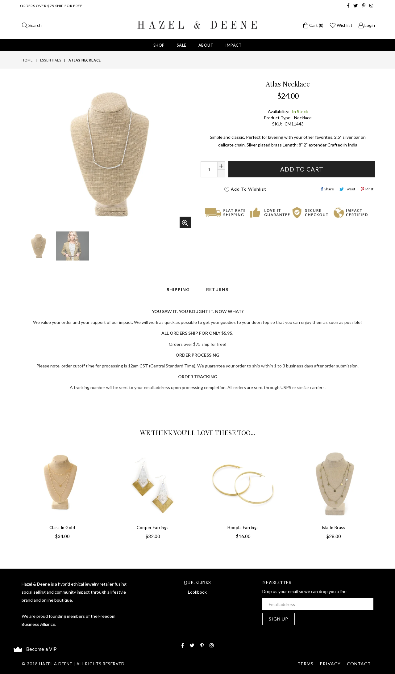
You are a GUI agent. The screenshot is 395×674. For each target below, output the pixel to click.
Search (34, 25)
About (206, 45)
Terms (305, 663)
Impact (233, 45)
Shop (159, 45)
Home (27, 60)
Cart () (315, 25)
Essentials (50, 60)
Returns (217, 289)
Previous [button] (15, 489)
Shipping (178, 289)
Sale (181, 45)
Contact (359, 663)
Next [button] (379, 489)
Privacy (330, 663)
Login (369, 25)
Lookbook (197, 592)
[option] (37, 246)
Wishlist (344, 25)
